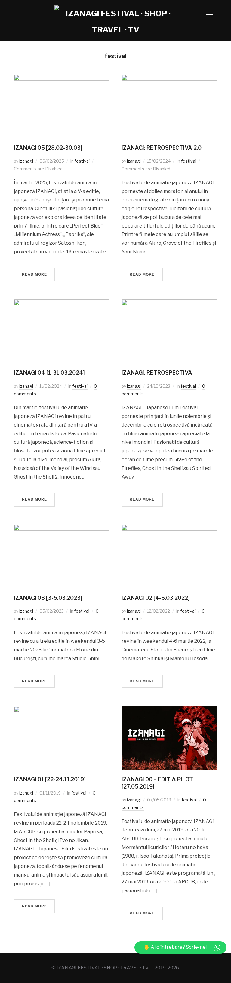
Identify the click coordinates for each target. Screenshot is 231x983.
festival (82, 161)
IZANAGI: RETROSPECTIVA (157, 372)
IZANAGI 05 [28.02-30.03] (48, 148)
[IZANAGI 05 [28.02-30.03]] (61, 78)
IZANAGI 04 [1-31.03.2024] (49, 372)
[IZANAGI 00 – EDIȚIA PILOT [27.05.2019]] (169, 710)
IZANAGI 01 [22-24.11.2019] (50, 779)
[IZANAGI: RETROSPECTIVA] (169, 303)
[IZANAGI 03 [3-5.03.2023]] (61, 528)
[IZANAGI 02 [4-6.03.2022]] (169, 528)
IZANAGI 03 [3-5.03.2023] (48, 598)
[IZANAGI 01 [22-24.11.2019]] (61, 710)
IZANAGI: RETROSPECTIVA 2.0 (162, 148)
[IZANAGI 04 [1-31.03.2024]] (61, 303)
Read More (34, 274)
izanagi (26, 161)
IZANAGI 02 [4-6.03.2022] (156, 598)
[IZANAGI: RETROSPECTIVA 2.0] (169, 78)
